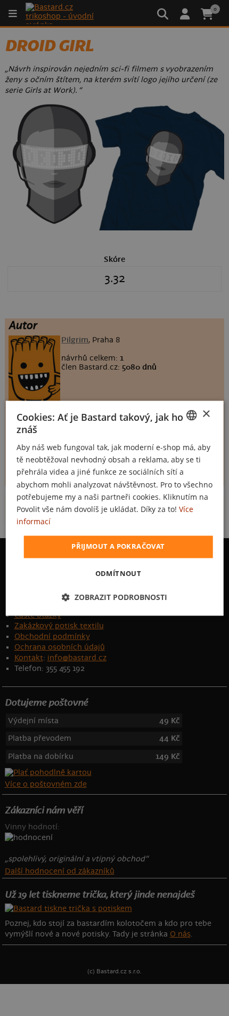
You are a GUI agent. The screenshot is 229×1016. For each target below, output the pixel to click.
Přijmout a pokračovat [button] (118, 546)
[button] (114, 597)
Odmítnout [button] (118, 573)
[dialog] (115, 508)
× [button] (206, 414)
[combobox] (191, 415)
